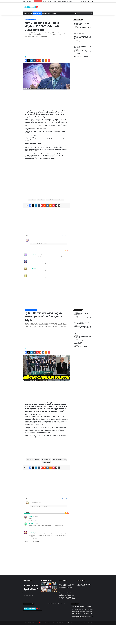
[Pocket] (49, 60)
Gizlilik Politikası (80, 622)
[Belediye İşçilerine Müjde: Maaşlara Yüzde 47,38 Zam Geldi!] (43, 587)
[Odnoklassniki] (46, 60)
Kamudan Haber (37, 13)
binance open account (34, 254)
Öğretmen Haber (46, 13)
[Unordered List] (39, 244)
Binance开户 (71, 595)
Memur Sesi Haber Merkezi (31, 57)
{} (44, 243)
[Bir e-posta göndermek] (37, 57)
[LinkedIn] (31, 60)
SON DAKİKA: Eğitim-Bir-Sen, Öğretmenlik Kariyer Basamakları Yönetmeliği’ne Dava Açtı (67, 584)
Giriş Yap (65, 235)
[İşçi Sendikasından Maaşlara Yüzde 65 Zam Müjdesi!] (54, 583)
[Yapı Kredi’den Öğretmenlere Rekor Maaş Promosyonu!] (49, 583)
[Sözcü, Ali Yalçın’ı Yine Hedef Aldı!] (54, 590)
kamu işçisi (50, 199)
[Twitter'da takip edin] (36, 57)
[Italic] (33, 244)
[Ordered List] (38, 244)
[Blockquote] (41, 244)
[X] (28, 60)
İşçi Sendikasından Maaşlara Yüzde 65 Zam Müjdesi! (82, 611)
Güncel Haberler (28, 13)
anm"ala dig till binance (66, 585)
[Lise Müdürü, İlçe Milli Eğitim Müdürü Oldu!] (54, 587)
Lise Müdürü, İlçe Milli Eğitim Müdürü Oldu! (51, 1)
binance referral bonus (34, 275)
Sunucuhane (50, 622)
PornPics (71, 588)
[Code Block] (43, 244)
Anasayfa (75, 622)
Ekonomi (54, 13)
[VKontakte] (43, 60)
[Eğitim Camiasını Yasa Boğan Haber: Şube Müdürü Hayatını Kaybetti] (43, 583)
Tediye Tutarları (59, 199)
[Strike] (36, 244)
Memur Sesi (74, 604)
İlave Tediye (32, 199)
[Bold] (31, 244)
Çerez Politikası (87, 622)
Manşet (34, 19)
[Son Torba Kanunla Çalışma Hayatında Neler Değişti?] (43, 590)
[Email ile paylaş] (56, 205)
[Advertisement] (46, 46)
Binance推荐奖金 (32, 268)
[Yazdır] (59, 205)
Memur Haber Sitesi (43, 622)
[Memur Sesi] (33, 7)
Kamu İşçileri (41, 199)
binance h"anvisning (67, 592)
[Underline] (34, 244)
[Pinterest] (37, 60)
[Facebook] (26, 60)
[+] (46, 243)
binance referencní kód (34, 261)
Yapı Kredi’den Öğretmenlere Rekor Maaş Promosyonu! (82, 609)
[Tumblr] (34, 60)
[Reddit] (40, 60)
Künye (92, 622)
